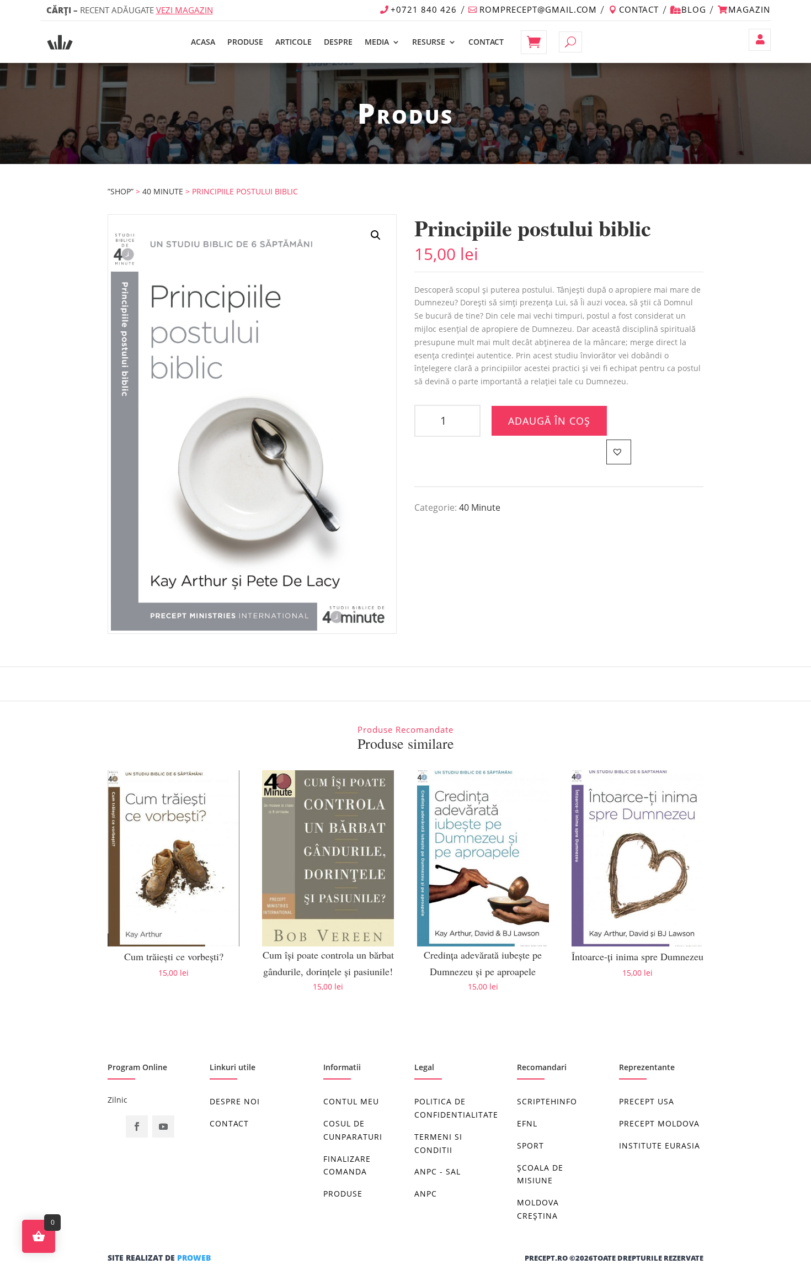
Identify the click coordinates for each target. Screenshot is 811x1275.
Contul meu (760, 40)
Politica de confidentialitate (456, 1108)
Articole (293, 41)
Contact (639, 9)
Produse (245, 41)
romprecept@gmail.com (538, 9)
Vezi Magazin (184, 9)
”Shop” (121, 191)
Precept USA (646, 1101)
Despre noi (235, 1101)
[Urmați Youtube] (163, 1126)
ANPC (425, 1193)
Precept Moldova (659, 1123)
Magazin (749, 9)
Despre (338, 41)
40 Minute (162, 191)
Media (377, 41)
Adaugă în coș (549, 420)
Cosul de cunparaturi (352, 1130)
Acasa (203, 41)
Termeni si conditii (438, 1143)
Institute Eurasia (659, 1145)
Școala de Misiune (540, 1174)
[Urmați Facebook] (137, 1126)
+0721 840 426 (424, 9)
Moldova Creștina (538, 1209)
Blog (693, 9)
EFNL (527, 1123)
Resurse (428, 41)
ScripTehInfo (547, 1101)
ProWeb (194, 1257)
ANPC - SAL (437, 1171)
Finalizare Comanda (347, 1165)
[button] (376, 235)
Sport (530, 1145)
